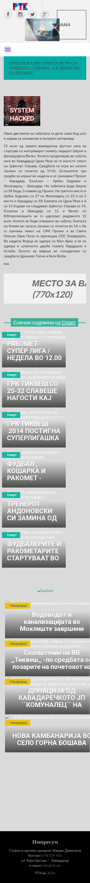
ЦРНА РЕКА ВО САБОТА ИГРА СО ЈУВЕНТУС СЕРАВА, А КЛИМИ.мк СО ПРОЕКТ (44, 68)
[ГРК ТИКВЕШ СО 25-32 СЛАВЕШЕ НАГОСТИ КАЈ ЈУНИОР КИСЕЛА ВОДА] (34, 388)
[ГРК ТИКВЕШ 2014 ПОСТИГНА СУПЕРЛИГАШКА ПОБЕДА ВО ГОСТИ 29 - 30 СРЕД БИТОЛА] (34, 429)
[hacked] (45, 590)
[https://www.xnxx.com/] (42, 29)
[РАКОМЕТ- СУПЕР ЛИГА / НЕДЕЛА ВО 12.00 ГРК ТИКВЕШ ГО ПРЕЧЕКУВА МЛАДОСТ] (34, 348)
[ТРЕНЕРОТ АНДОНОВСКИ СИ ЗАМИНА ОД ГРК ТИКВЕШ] (34, 509)
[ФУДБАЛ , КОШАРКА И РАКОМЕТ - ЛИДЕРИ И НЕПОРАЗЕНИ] (34, 469)
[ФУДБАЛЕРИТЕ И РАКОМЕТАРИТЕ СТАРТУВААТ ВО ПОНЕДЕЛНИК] (34, 549)
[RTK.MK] (20, 6)
